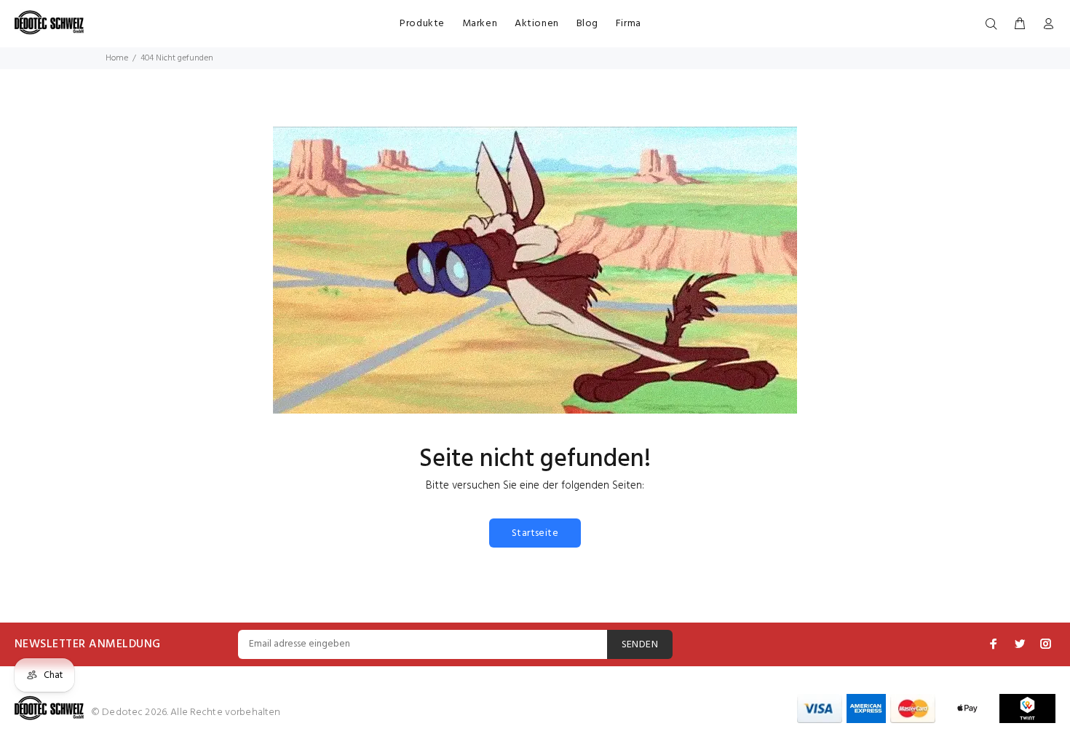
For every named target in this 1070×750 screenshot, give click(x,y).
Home (117, 58)
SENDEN (640, 644)
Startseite (535, 533)
